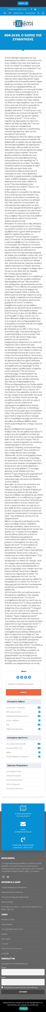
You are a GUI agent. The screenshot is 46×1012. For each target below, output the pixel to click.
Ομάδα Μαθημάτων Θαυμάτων (17, 756)
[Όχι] (43, 1006)
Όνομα (3, 968)
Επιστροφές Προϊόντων (14, 788)
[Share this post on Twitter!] (21, 677)
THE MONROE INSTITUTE (12, 929)
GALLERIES (5, 939)
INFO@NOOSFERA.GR (23, 832)
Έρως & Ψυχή (7, 902)
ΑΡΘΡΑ (4, 934)
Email (3, 978)
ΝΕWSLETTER (18, 13)
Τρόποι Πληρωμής (13, 784)
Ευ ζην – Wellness (12, 720)
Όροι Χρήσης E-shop (13, 771)
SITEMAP (5, 953)
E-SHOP (4, 944)
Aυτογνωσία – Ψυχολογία (15, 707)
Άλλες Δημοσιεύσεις (13, 712)
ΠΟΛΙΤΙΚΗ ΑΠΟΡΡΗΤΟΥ (11, 948)
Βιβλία (8, 752)
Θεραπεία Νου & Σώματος (12, 892)
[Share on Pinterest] (29, 677)
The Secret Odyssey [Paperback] (14, 897)
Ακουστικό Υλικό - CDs (14, 748)
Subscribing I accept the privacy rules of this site (21, 987)
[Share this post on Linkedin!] (25, 677)
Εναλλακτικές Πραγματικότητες (17, 716)
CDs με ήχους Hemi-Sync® (15, 744)
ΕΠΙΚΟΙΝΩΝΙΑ (30, 13)
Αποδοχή (23, 1008)
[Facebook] (31, 9)
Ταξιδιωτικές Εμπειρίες (14, 729)
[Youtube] (35, 9)
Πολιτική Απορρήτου (13, 776)
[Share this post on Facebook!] (17, 677)
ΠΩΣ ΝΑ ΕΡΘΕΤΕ (23, 816)
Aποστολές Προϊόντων (14, 780)
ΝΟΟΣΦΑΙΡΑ (6, 924)
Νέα (7, 725)
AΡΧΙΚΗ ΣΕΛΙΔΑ (8, 919)
